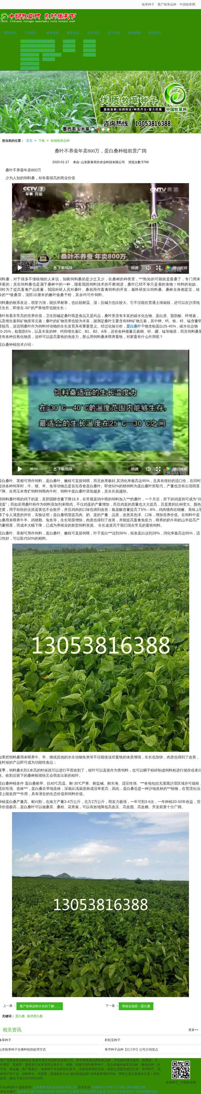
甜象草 (101, 1091)
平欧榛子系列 (29, 59)
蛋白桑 (20, 1016)
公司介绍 (89, 41)
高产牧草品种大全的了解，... (40, 1006)
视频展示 (48, 59)
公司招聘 (89, 55)
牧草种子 (148, 4)
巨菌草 (74, 1091)
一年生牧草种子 (31, 41)
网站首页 (10, 33)
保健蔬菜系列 (29, 68)
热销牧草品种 (51, 55)
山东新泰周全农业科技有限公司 (55, 1087)
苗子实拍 (114, 33)
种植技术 (69, 46)
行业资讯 (48, 50)
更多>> (193, 1030)
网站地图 (133, 1087)
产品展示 (30, 33)
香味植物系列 (29, 63)
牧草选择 (52, 33)
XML (143, 1087)
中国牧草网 (187, 4)
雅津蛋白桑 (35, 1016)
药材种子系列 (29, 55)
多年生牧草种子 (31, 46)
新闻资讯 (48, 46)
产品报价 (89, 46)
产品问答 (69, 50)
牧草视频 (134, 33)
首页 (29, 141)
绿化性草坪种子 (31, 50)
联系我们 (154, 33)
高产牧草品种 (167, 4)
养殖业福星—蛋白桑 (136, 1006)
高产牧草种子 (59, 1091)
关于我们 (93, 33)
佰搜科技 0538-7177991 (108, 1087)
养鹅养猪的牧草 (147, 1091)
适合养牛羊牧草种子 (121, 1091)
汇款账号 (89, 50)
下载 (41, 141)
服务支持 (73, 33)
